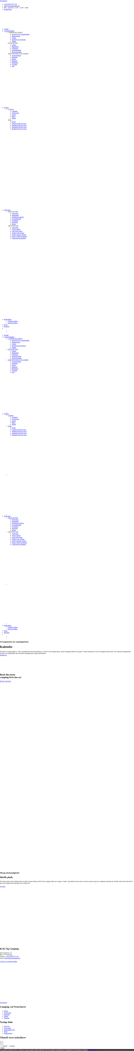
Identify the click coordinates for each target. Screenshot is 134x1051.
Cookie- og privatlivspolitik (8, 961)
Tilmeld (4, 1046)
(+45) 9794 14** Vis (11, 956)
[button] (3, 655)
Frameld (12, 1046)
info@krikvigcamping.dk (12, 958)
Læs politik (93, 1050)
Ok (89, 1050)
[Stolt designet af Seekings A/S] (133, 1050)
